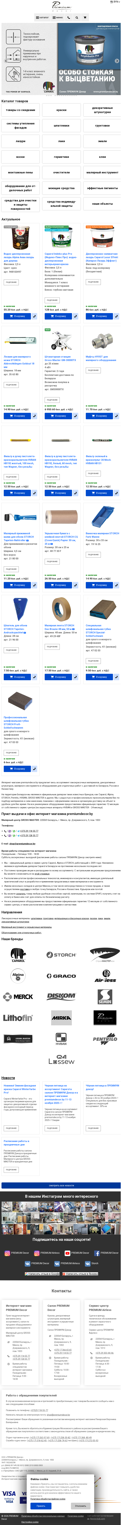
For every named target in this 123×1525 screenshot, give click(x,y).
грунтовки (48, 912)
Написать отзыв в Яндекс (81, 1277)
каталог (43, 17)
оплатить (21, 887)
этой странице (59, 867)
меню (58, 17)
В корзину (19, 312)
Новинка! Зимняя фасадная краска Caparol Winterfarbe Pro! (20, 1083)
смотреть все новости (60, 1179)
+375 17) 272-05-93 (89, 1450)
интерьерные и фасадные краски (71, 912)
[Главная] (60, 10)
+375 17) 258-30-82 (61, 1447)
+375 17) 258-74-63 (58, 1450)
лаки (100, 912)
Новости (8, 1072)
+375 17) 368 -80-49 (82, 1447)
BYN (116, 1)
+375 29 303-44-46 (103, 1360)
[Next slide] (114, 60)
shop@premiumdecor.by (22, 837)
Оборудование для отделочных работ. (22, 926)
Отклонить (80, 1506)
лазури (93, 912)
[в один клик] (33, 313)
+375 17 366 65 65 (62, 1354)
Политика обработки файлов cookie (47, 1499)
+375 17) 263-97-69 (40, 1447)
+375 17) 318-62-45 (37, 1450)
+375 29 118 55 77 (29, 825)
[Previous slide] (6, 60)
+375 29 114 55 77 (62, 1357)
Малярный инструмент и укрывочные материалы (27, 921)
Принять (41, 1506)
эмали (107, 912)
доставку (25, 883)
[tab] (45, 94)
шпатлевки (36, 912)
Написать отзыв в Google (42, 1277)
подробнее (11, 279)
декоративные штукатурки (15, 915)
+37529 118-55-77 (39, 1417)
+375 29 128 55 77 (29, 829)
